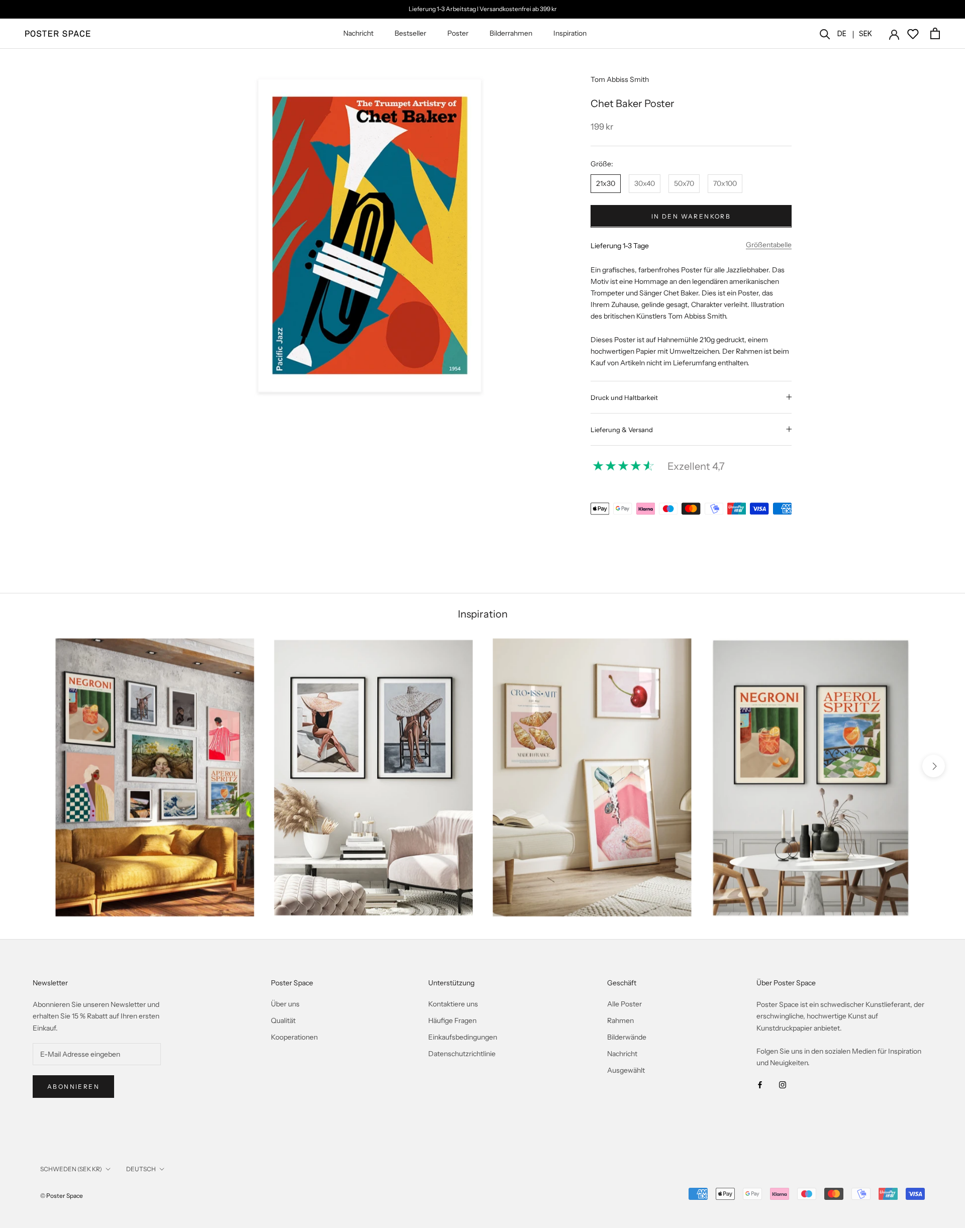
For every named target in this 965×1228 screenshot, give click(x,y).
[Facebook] (759, 1084)
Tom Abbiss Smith (620, 79)
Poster (457, 33)
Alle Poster (624, 1003)
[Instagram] (782, 1084)
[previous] (31, 766)
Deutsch (141, 1169)
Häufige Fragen (452, 1020)
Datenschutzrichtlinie (462, 1053)
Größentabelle (769, 244)
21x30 (605, 182)
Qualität (283, 1020)
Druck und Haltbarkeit (624, 397)
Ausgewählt (626, 1070)
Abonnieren (73, 1086)
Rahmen (620, 1020)
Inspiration (570, 33)
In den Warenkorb (691, 216)
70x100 (725, 182)
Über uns (285, 1003)
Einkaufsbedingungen (462, 1037)
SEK (865, 33)
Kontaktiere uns (453, 1003)
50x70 (684, 182)
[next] (933, 766)
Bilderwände (626, 1037)
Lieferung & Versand (622, 429)
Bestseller (410, 33)
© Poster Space (61, 1195)
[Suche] (825, 33)
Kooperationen (294, 1037)
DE (841, 33)
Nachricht (358, 33)
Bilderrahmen (511, 33)
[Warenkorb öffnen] (935, 33)
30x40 (644, 182)
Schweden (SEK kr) (71, 1169)
